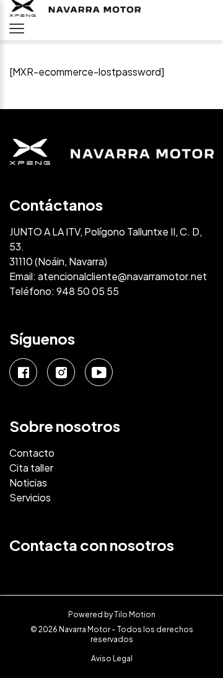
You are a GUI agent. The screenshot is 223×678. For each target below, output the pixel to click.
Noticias (28, 482)
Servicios (30, 497)
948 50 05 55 (87, 290)
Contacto (32, 452)
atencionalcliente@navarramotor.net (122, 276)
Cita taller (31, 467)
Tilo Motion (134, 614)
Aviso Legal (112, 658)
